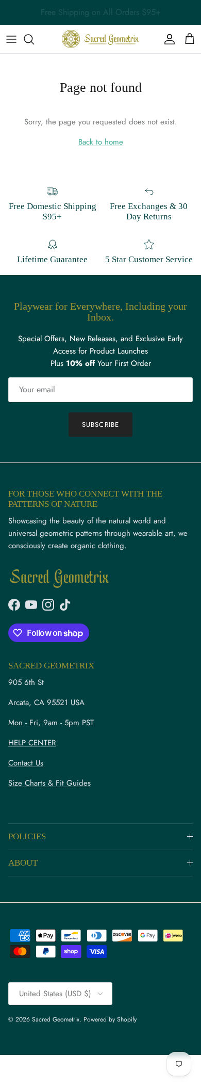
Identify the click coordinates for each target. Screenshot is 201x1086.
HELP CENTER (32, 742)
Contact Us (25, 763)
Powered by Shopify (110, 1019)
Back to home (100, 142)
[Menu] (11, 39)
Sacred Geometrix (55, 1019)
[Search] (34, 39)
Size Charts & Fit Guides (49, 783)
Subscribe (100, 424)
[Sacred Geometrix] (100, 39)
